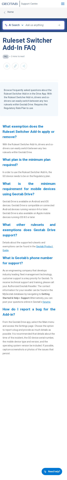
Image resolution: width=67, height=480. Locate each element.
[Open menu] (62, 4)
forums (46, 302)
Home (10, 12)
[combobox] (41, 25)
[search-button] (59, 25)
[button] (7, 66)
